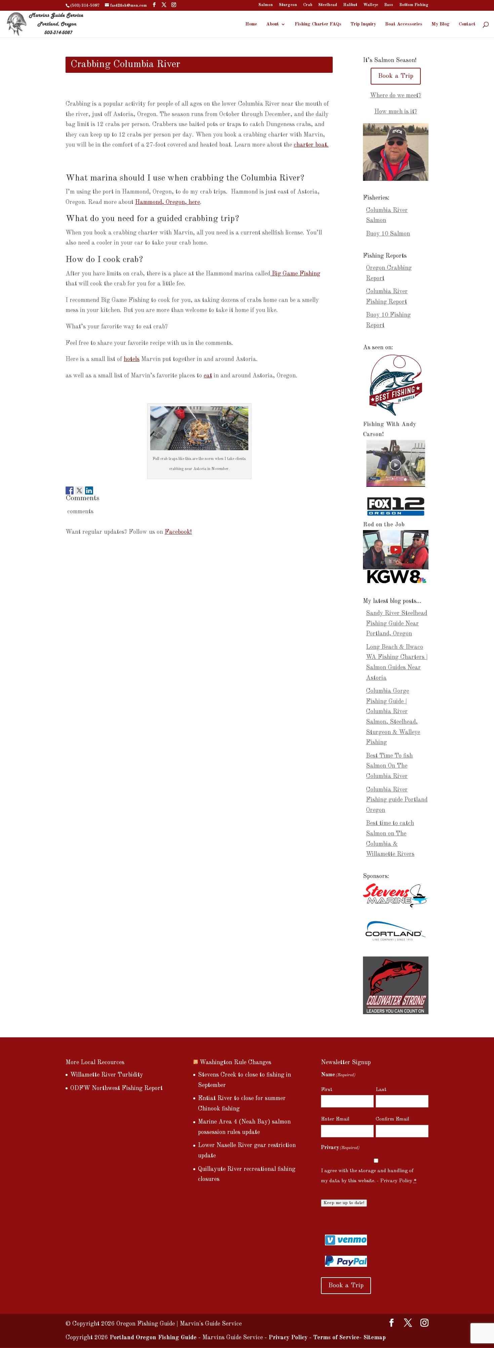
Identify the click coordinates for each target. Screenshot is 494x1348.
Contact (467, 24)
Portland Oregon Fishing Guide (153, 1338)
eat (208, 376)
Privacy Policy (396, 1181)
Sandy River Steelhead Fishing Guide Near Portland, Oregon (396, 623)
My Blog (440, 24)
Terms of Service (336, 1338)
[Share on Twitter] (79, 488)
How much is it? (395, 112)
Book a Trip (395, 76)
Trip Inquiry (363, 24)
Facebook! (178, 532)
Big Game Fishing (295, 274)
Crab (307, 5)
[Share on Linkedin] (89, 488)
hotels (131, 359)
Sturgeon (288, 5)
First (326, 1089)
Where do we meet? (395, 96)
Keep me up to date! (344, 1203)
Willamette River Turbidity (106, 1075)
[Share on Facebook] (70, 488)
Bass (388, 5)
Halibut (350, 5)
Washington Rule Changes (235, 1062)
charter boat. (311, 145)
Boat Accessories (403, 24)
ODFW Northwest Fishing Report (116, 1088)
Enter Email (335, 1119)
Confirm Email (392, 1119)
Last (381, 1089)
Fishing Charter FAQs (318, 24)
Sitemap (374, 1338)
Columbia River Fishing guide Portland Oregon (396, 800)
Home (251, 24)
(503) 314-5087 (84, 6)
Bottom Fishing (413, 5)
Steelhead (327, 5)
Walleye (370, 5)
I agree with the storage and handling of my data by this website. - (369, 1176)
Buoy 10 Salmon (388, 234)
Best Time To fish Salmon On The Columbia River (389, 766)
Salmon (265, 5)
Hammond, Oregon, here (167, 202)
